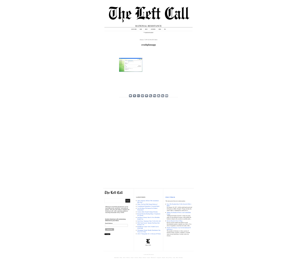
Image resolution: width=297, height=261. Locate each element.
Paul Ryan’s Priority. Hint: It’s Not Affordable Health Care (148, 218)
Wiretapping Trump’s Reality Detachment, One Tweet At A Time (148, 231)
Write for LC (153, 257)
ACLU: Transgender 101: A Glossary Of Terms (149, 234)
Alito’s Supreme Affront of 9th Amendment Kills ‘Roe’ (148, 201)
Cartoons (136, 257)
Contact (148, 257)
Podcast (144, 257)
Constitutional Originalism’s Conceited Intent (148, 206)
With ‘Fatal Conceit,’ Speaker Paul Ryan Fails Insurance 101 (148, 223)
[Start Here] (134, 29)
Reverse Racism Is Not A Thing (174, 221)
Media (160, 29)
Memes (140, 257)
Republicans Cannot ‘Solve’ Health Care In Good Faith (148, 227)
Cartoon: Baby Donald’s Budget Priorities (147, 212)
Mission (128, 257)
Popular (163, 257)
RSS (165, 29)
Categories (153, 29)
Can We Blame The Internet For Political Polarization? (147, 209)
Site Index (181, 257)
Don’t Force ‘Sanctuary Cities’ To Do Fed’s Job (149, 221)
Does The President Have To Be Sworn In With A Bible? (179, 204)
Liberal (132, 257)
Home (141, 29)
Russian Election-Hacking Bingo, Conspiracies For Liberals (148, 214)
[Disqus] (148, 123)
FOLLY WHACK (170, 197)
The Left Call (151, 254)
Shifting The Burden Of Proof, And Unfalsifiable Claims (179, 213)
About (146, 29)
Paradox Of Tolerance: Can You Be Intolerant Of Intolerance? (179, 228)
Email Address (109, 223)
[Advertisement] (148, 52)
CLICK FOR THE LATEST (149, 32)
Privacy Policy (169, 257)
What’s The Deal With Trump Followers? (147, 204)
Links (174, 257)
